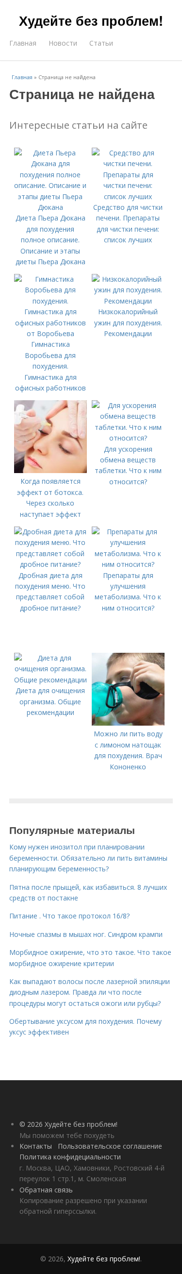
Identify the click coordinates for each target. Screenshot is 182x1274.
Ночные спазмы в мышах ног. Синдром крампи (86, 934)
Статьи (101, 43)
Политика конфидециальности (70, 1156)
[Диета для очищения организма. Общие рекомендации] (50, 679)
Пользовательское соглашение (110, 1146)
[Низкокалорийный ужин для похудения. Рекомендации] (128, 301)
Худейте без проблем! (91, 20)
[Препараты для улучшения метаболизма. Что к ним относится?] (128, 564)
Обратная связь (46, 1189)
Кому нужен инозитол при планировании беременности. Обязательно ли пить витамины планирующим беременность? (88, 857)
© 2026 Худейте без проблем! (68, 1124)
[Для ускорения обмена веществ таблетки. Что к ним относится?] (128, 437)
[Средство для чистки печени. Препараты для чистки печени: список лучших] (128, 196)
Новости (63, 43)
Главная (22, 43)
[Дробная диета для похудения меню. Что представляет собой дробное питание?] (50, 564)
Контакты (35, 1146)
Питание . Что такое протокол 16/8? (69, 915)
